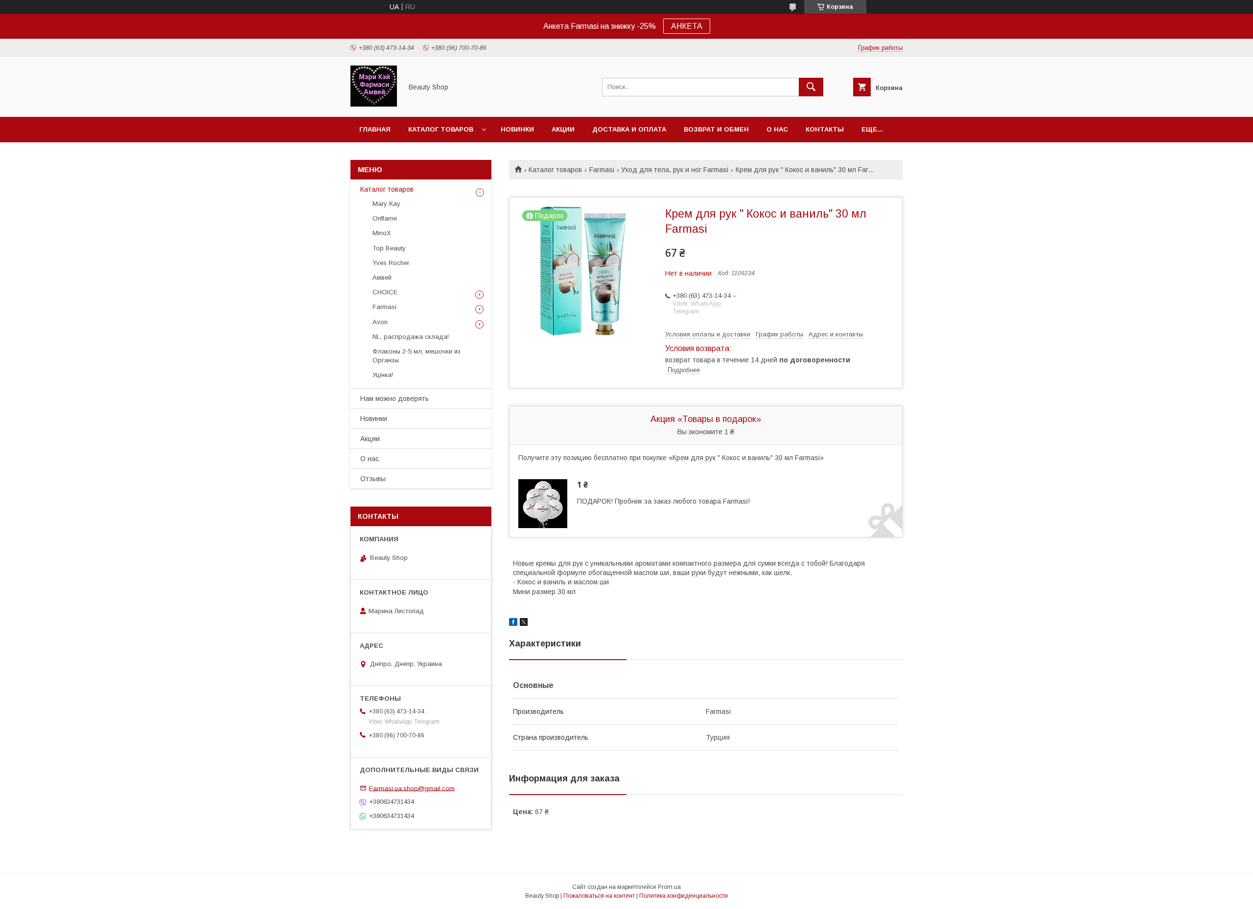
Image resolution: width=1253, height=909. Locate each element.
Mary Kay (386, 203)
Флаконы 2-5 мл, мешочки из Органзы (416, 356)
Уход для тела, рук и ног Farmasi (674, 170)
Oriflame (384, 218)
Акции (563, 129)
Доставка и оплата (629, 129)
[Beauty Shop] (373, 104)
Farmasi (601, 170)
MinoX (381, 233)
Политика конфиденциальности (683, 895)
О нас (777, 129)
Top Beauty (389, 248)
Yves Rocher (390, 262)
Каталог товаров (440, 129)
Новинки (517, 129)
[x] (524, 623)
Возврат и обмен (716, 129)
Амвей (382, 277)
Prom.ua (669, 887)
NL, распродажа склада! (410, 336)
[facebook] (513, 623)
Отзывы (373, 479)
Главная (375, 129)
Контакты (825, 129)
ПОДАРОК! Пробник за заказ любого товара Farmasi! (663, 501)
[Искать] (811, 87)
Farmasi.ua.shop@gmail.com (412, 788)
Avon (380, 322)
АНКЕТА (686, 26)
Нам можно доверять (394, 398)
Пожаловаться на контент (599, 895)
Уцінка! (382, 374)
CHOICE (384, 292)
